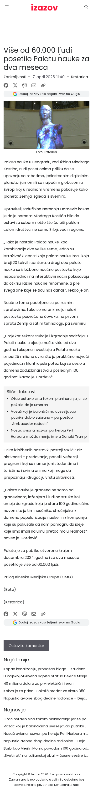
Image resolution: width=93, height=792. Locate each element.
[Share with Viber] (24, 85)
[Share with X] (15, 85)
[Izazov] (44, 7)
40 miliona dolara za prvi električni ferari (38, 683)
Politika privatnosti (39, 785)
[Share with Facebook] (6, 85)
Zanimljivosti (15, 77)
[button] (86, 7)
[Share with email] (33, 85)
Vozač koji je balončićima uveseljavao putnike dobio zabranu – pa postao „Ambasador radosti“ (43, 417)
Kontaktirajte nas (66, 785)
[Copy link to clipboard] (43, 85)
